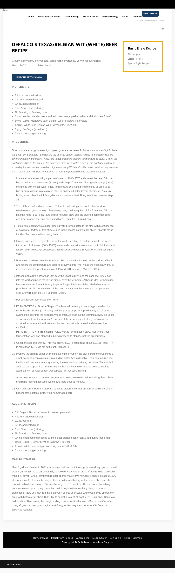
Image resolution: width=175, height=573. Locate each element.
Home (31, 16)
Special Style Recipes (139, 63)
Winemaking (71, 16)
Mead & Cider (90, 16)
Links (127, 537)
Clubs (125, 16)
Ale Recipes (134, 54)
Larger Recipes (135, 59)
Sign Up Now (150, 14)
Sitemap (137, 537)
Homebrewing (110, 16)
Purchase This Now (29, 77)
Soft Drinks (115, 537)
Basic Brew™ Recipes (49, 16)
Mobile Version (14, 564)
